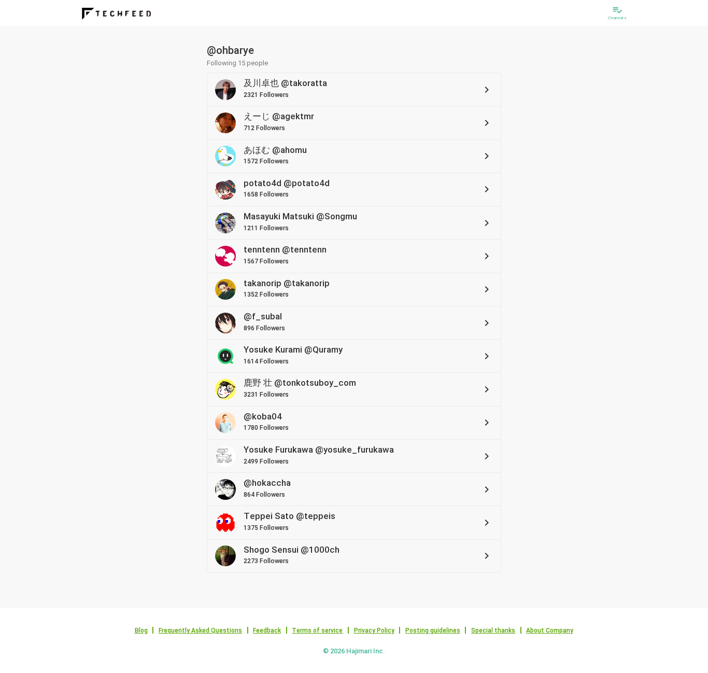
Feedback (267, 630)
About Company (549, 630)
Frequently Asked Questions (200, 630)
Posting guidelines (432, 630)
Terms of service (317, 630)
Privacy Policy (374, 630)
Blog (141, 630)
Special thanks (493, 630)
